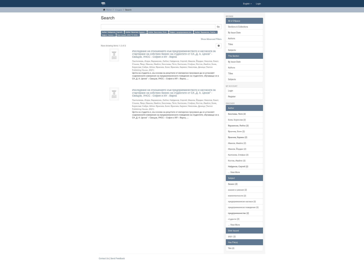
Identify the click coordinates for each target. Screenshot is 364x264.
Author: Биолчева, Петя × (157, 32)
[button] (247, 3)
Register (232, 96)
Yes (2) (231, 248)
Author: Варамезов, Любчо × (206, 32)
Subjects (232, 50)
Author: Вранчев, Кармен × (136, 32)
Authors (231, 38)
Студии (118, 9)
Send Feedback (117, 258)
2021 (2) (232, 236)
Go (218, 26)
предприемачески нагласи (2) (242, 201)
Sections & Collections (238, 26)
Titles (230, 44)
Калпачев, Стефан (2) (238, 154)
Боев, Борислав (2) (237, 119)
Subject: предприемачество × (181, 32)
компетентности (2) (237, 195)
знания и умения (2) (237, 189)
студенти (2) (233, 218)
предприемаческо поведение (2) (243, 207)
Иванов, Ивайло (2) (237, 143)
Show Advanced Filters (211, 39)
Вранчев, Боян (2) (236, 131)
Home (109, 9)
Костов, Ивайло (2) (237, 160)
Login (230, 90)
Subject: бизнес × (108, 35)
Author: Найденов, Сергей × (112, 32)
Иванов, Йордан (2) (237, 148)
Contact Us (104, 258)
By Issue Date (234, 32)
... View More (234, 172)
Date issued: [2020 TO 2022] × (128, 35)
